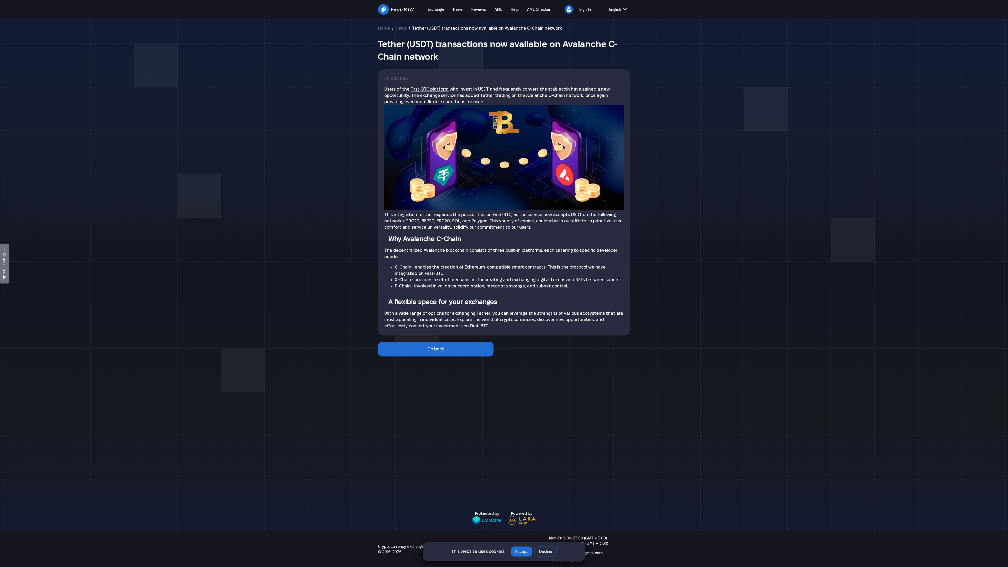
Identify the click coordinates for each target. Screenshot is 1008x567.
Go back (435, 349)
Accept (521, 551)
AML (498, 9)
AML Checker (538, 9)
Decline (545, 551)
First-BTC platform (430, 89)
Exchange (436, 9)
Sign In (585, 9)
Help (515, 9)
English (615, 9)
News (458, 9)
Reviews (478, 9)
